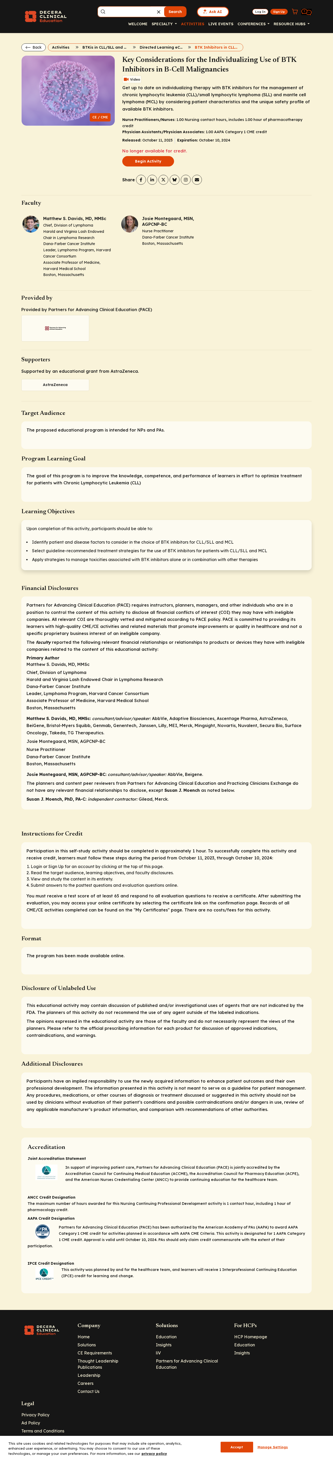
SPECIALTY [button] (163, 24)
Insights (163, 1344)
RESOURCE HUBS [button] (290, 24)
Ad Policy (30, 1422)
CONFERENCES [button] (252, 24)
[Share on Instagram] (186, 180)
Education (166, 1336)
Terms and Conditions (42, 1431)
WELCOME (138, 24)
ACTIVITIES (192, 24)
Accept (236, 1447)
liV (158, 1352)
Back (36, 47)
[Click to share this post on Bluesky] (175, 180)
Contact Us (88, 1391)
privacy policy (154, 1453)
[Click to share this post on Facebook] (141, 180)
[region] (166, 1447)
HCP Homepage (250, 1336)
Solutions (87, 1344)
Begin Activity (148, 161)
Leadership (89, 1375)
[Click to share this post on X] (163, 180)
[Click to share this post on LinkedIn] (152, 180)
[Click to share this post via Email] (197, 180)
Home (84, 1336)
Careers (85, 1383)
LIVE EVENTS (220, 24)
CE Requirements (95, 1352)
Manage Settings (273, 1447)
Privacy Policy (35, 1414)
